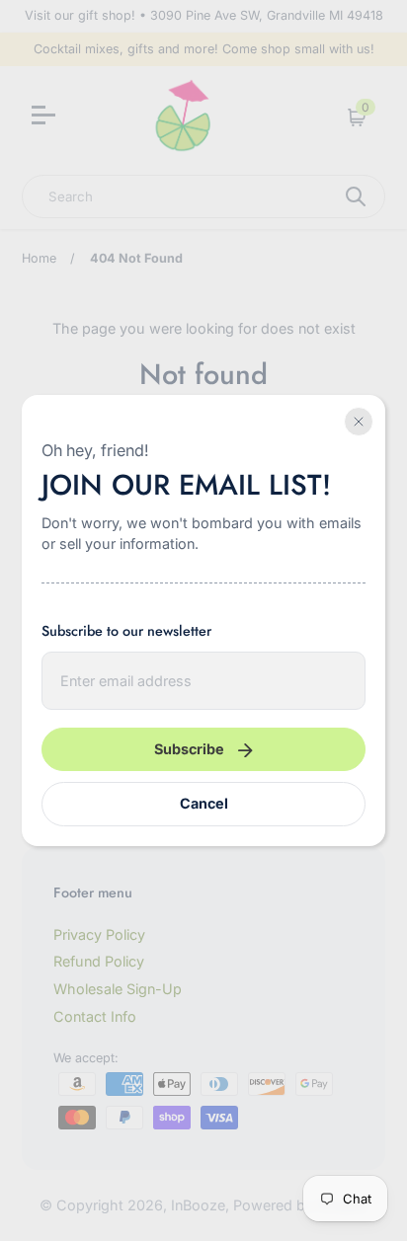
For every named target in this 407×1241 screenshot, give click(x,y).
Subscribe (189, 748)
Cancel (204, 803)
